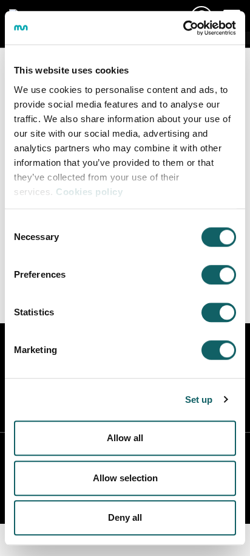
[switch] (218, 274)
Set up (199, 399)
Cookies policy (89, 192)
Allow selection (125, 478)
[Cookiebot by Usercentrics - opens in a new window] (183, 28)
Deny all (125, 517)
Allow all (125, 438)
